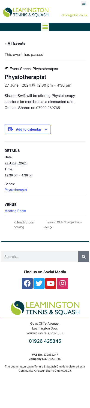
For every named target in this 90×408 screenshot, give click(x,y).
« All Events (15, 43)
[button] (84, 3)
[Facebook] (27, 283)
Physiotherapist (16, 189)
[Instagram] (62, 283)
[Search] (83, 256)
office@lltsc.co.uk (74, 15)
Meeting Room (15, 210)
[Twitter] (39, 283)
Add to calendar (28, 129)
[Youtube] (50, 283)
